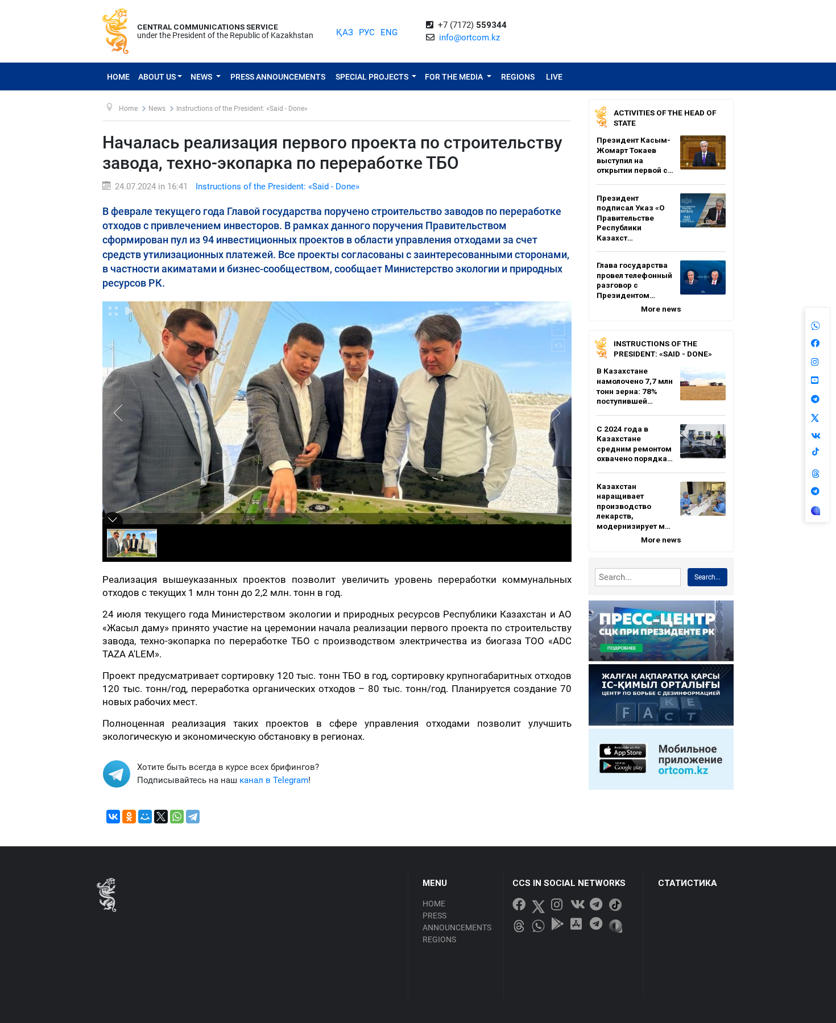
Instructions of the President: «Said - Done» (277, 186)
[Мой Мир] (145, 816)
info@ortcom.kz (469, 37)
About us (157, 76)
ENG (389, 32)
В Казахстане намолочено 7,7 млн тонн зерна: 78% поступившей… (635, 385)
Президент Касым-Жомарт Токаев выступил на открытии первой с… (635, 155)
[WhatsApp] (177, 816)
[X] (161, 816)
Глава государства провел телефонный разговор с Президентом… (634, 280)
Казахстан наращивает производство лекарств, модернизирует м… (634, 506)
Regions (518, 76)
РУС (367, 32)
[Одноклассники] (129, 816)
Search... (707, 577)
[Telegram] (193, 816)
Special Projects (373, 76)
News (202, 76)
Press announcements (277, 76)
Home (118, 76)
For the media (455, 76)
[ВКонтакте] (113, 816)
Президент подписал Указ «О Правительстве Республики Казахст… (631, 217)
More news (661, 308)
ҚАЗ (344, 32)
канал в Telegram (273, 780)
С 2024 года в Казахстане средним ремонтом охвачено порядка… (635, 443)
